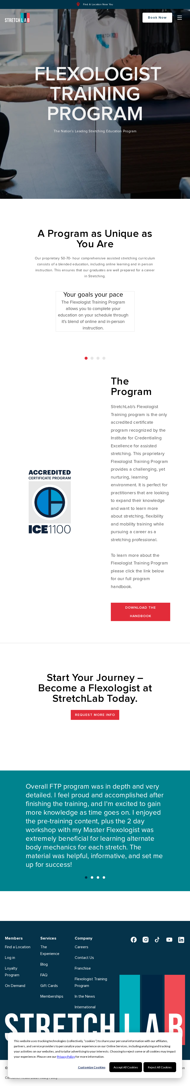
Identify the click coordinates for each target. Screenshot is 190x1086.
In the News (85, 996)
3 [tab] (97, 358)
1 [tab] (86, 358)
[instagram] (145, 940)
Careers (81, 947)
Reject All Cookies (160, 1067)
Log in (10, 958)
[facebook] (134, 940)
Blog (44, 964)
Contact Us (84, 958)
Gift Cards (49, 986)
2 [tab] (92, 358)
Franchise (83, 968)
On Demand (15, 986)
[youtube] (169, 940)
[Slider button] (86, 877)
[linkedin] (181, 940)
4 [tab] (103, 358)
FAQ (44, 975)
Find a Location (17, 947)
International (85, 1007)
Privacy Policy (66, 1056)
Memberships (51, 996)
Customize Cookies (91, 1067)
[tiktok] (157, 940)
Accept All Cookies (126, 1067)
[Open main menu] (179, 17)
